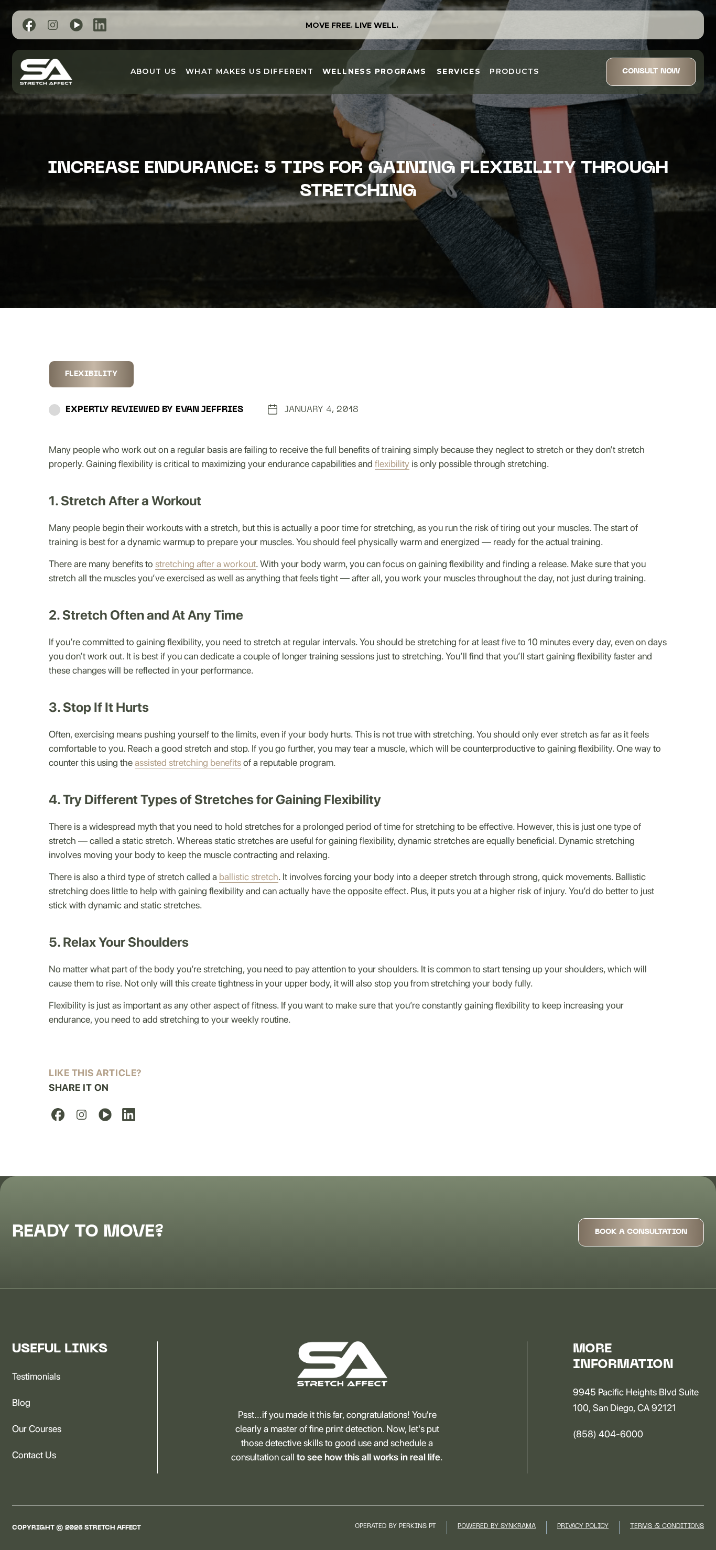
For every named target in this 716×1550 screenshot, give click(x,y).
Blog (21, 1402)
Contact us (34, 1454)
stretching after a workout (205, 563)
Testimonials (36, 1376)
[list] (29, 25)
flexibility (392, 463)
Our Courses (36, 1428)
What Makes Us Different (249, 71)
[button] (374, 71)
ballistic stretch (248, 876)
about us (154, 71)
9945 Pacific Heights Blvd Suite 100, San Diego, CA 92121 (636, 1399)
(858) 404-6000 (608, 1433)
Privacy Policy (583, 1526)
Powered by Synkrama (497, 1526)
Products (514, 71)
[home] (46, 72)
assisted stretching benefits (188, 762)
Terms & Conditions (667, 1526)
